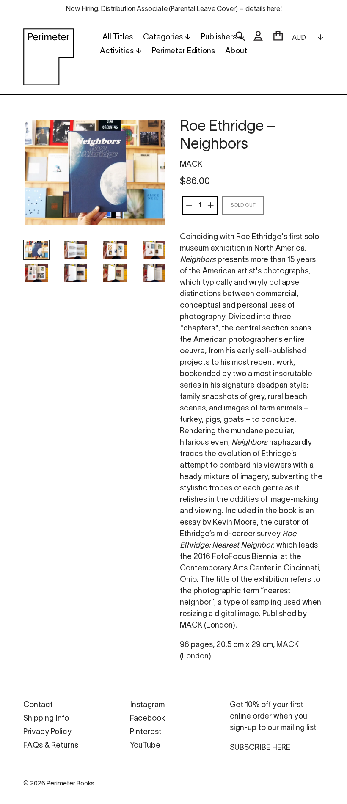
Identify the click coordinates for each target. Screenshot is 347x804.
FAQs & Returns (50, 745)
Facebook (147, 718)
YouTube (145, 745)
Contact (38, 705)
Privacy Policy (47, 732)
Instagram (147, 705)
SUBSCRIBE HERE (260, 748)
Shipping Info (46, 718)
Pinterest (146, 732)
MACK (191, 164)
